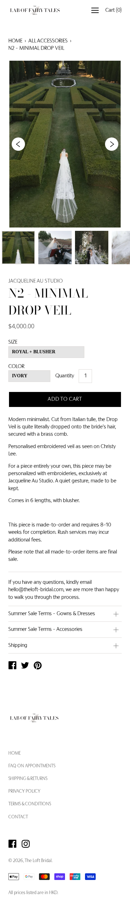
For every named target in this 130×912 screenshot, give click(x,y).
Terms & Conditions (29, 804)
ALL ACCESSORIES (48, 41)
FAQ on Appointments (31, 766)
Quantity (64, 376)
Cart (113, 10)
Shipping (17, 645)
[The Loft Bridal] (12, 666)
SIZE (12, 342)
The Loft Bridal (38, 861)
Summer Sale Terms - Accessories (45, 629)
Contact (18, 817)
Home (15, 41)
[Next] (111, 144)
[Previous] (18, 144)
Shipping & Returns (27, 779)
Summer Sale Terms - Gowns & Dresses (51, 613)
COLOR (16, 366)
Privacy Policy (24, 792)
